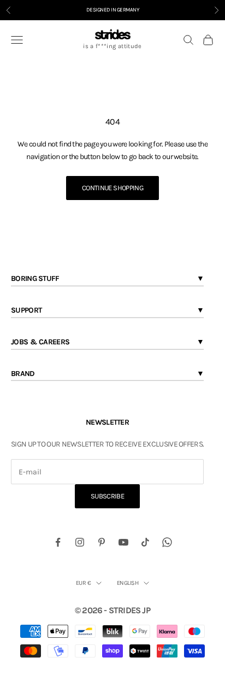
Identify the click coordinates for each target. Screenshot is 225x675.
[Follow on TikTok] (145, 542)
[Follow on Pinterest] (101, 542)
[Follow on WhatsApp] (167, 542)
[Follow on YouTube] (123, 542)
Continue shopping (112, 188)
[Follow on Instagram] (79, 542)
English (127, 582)
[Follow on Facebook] (57, 542)
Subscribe (107, 496)
